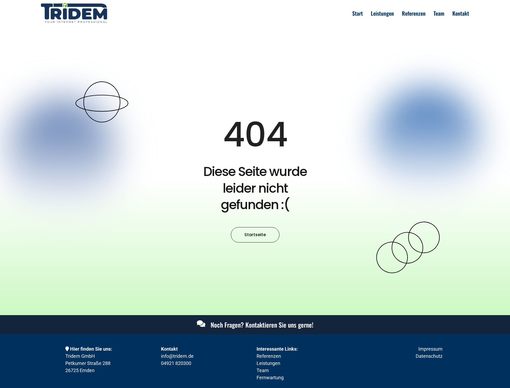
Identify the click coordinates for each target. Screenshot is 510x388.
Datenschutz (429, 356)
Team (439, 13)
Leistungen (382, 13)
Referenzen (414, 13)
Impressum (430, 349)
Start (357, 13)
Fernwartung (270, 377)
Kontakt (460, 13)
